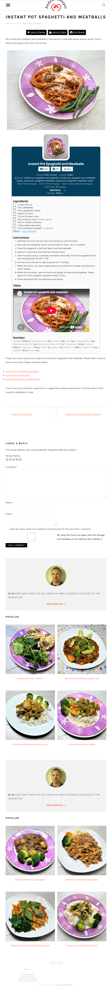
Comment (11, 467)
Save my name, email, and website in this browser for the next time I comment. (50, 529)
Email (9, 513)
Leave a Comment (34, 23)
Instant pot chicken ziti (17, 375)
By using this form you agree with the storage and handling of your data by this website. (81, 537)
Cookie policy (27, 976)
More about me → (56, 603)
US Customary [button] (29, 231)
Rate (68, 169)
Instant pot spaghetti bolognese (22, 371)
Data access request (27, 980)
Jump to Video (59, 32)
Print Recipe (79, 32)
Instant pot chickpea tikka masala (82, 414)
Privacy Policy (27, 974)
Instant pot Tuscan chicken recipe (23, 379)
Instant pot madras (22, 414)
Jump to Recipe (37, 32)
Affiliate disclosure (27, 978)
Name (9, 502)
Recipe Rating (13, 455)
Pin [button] (57, 169)
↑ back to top (56, 962)
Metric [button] (16, 231)
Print (45, 169)
